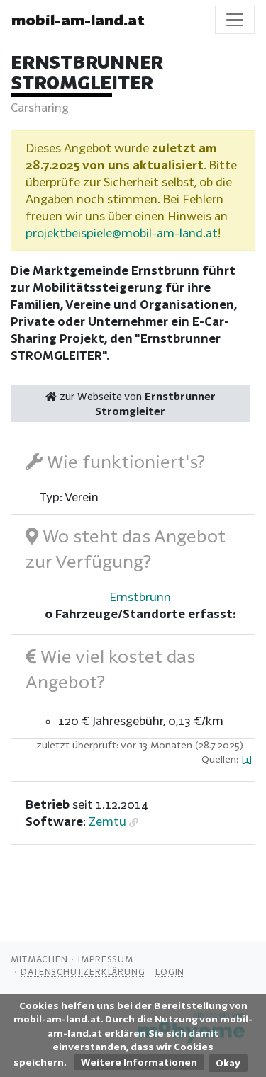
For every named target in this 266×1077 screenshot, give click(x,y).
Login (170, 971)
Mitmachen (39, 959)
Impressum (105, 959)
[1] (246, 759)
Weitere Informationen (139, 1062)
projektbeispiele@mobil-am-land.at (122, 232)
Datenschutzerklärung (83, 971)
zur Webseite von (136, 403)
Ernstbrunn (140, 596)
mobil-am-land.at (78, 19)
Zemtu (107, 821)
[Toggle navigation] (235, 20)
